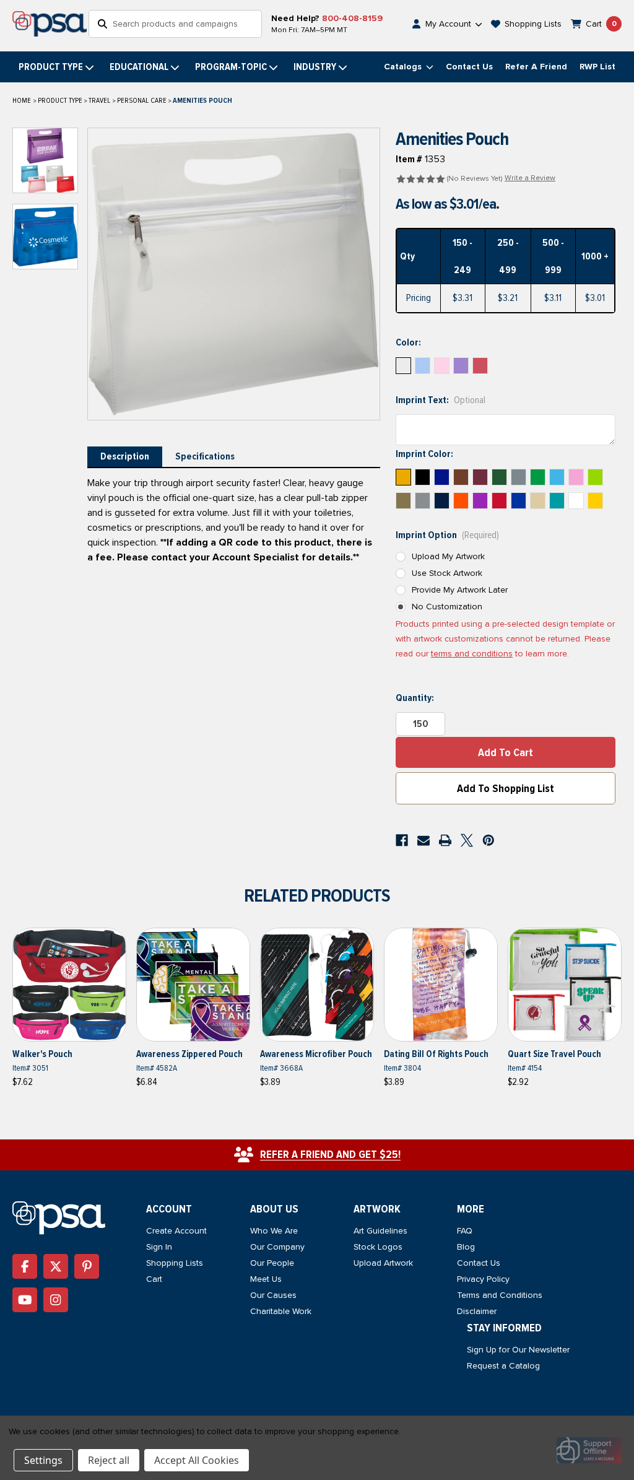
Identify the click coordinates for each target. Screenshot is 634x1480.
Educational (139, 67)
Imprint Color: (424, 454)
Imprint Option (447, 535)
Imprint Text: (440, 400)
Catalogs (404, 66)
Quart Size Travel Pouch (554, 1054)
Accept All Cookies (196, 1460)
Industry (314, 67)
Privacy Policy (483, 1279)
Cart (154, 1279)
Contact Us (469, 66)
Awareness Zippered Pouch (189, 1054)
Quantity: (415, 698)
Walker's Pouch (42, 1054)
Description (124, 456)
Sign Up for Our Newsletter (518, 1349)
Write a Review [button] (530, 178)
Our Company (277, 1247)
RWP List (597, 66)
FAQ (464, 1230)
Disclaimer (477, 1311)
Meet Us (266, 1279)
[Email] (423, 840)
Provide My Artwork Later (460, 590)
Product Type (51, 67)
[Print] (445, 840)
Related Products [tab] (317, 895)
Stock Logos (378, 1247)
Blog (466, 1247)
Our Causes (273, 1295)
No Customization (447, 606)
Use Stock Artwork (447, 573)
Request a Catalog (503, 1365)
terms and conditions (472, 653)
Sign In (159, 1247)
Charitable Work (280, 1311)
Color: (408, 342)
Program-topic (231, 67)
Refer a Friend (536, 66)
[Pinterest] (488, 840)
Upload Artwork (383, 1263)
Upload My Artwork (448, 556)
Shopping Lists (174, 1263)
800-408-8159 (352, 18)
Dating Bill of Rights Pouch (436, 1054)
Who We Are (274, 1230)
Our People (272, 1263)
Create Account (176, 1230)
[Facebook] (402, 840)
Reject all (108, 1460)
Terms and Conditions (499, 1295)
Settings (43, 1460)
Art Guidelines (380, 1230)
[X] (467, 840)
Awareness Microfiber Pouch (316, 1054)
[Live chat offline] (589, 1450)
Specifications (205, 456)
